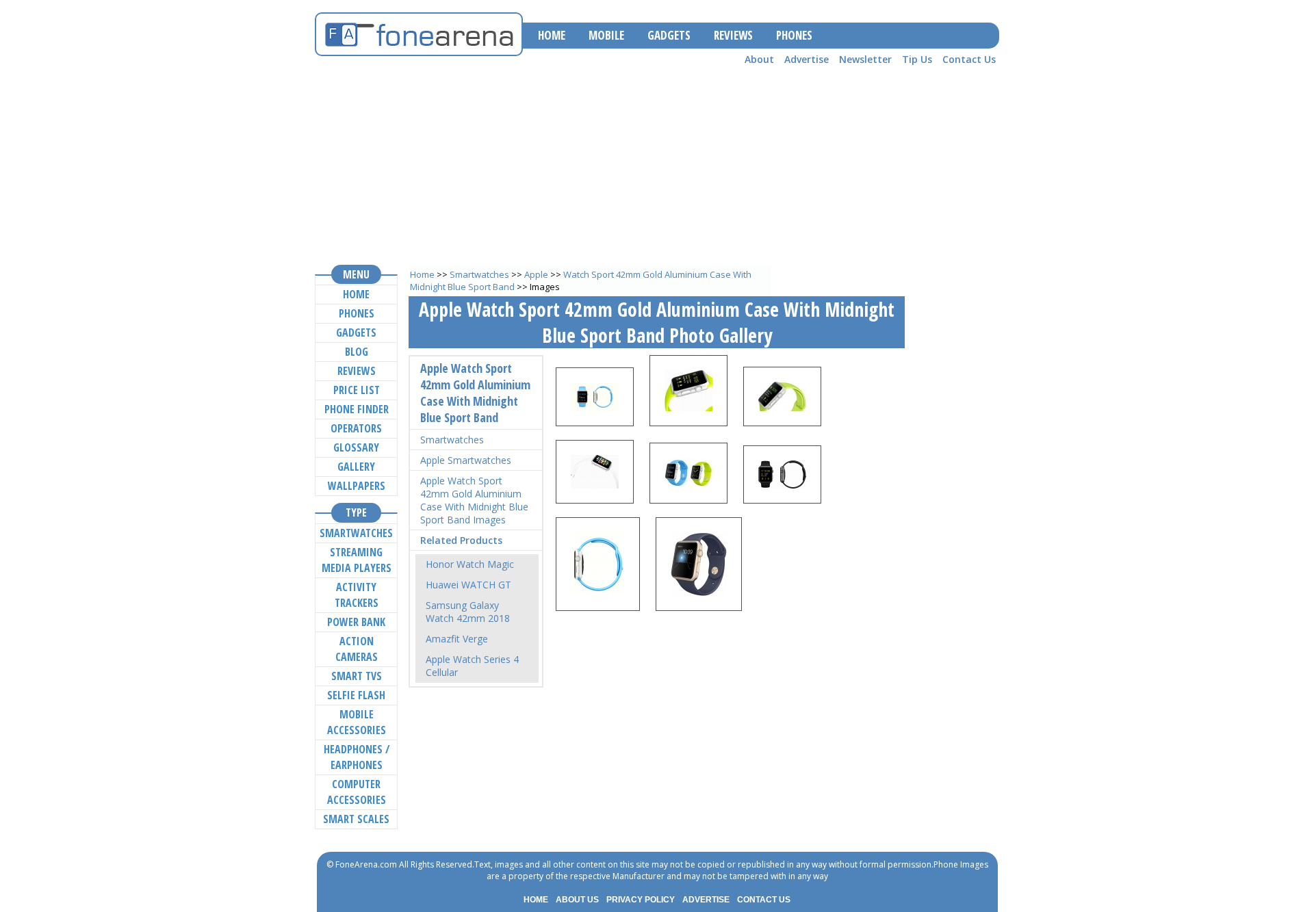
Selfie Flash (356, 695)
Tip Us (917, 59)
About (759, 59)
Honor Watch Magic (470, 564)
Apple (536, 274)
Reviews (356, 370)
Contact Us (969, 59)
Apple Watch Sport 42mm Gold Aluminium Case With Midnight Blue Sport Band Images (474, 500)
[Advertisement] (657, 165)
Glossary (356, 447)
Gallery (356, 466)
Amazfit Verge (457, 638)
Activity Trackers (356, 594)
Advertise (806, 59)
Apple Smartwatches (465, 460)
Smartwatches (479, 274)
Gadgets (356, 332)
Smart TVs (356, 675)
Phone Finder (356, 409)
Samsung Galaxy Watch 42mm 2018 (468, 612)
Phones (356, 313)
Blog (356, 351)
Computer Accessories (356, 792)
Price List (356, 390)
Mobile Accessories (356, 722)
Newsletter (865, 59)
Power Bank (356, 621)
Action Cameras (356, 649)
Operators (356, 428)
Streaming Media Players (356, 560)
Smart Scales (356, 818)
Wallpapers (356, 485)
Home (422, 274)
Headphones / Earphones (356, 757)
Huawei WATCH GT (468, 584)
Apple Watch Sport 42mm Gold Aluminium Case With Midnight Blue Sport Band (475, 393)
